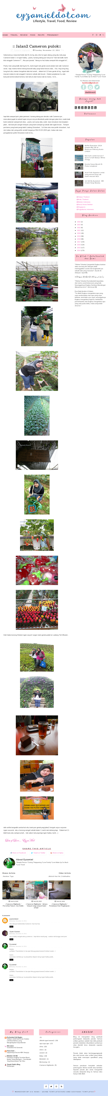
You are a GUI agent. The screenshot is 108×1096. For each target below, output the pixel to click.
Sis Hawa (35, 1092)
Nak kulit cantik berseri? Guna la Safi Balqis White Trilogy (95, 157)
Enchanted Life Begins (14, 1037)
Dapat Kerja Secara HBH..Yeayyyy (18, 1052)
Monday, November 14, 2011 (19, 921)
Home (5, 35)
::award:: (42, 1053)
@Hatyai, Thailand (83, 197)
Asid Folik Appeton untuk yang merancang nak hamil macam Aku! (95, 174)
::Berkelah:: (42, 1059)
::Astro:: (41, 1050)
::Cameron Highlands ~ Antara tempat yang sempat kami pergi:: (36, 906)
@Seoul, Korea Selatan (85, 204)
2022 (79, 227)
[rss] (61, 1086)
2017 (79, 242)
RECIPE (41, 35)
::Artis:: (41, 1047)
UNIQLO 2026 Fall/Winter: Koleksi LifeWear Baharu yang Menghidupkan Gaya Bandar (18, 1040)
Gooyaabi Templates (83, 1092)
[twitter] (100, 34)
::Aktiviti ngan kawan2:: (47, 1040)
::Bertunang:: (43, 1062)
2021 (79, 230)
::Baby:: (41, 1056)
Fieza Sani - (11, 1051)
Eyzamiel (12, 944)
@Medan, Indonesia (83, 202)
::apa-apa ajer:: (44, 1043)
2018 (79, 239)
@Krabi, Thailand (82, 199)
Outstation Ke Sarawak (14, 1047)
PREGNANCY (52, 35)
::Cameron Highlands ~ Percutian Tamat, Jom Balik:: (13, 905)
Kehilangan (10, 1066)
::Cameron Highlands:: (22, 50)
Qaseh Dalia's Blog (13, 1064)
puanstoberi (13, 919)
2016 (79, 245)
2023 (79, 225)
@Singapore (81, 207)
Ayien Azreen (14, 931)
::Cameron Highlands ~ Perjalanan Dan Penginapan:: (59, 905)
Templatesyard (57, 1092)
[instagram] (96, 34)
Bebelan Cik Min (12, 1056)
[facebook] (92, 34)
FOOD (32, 35)
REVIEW (24, 35)
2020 (79, 233)
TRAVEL (14, 35)
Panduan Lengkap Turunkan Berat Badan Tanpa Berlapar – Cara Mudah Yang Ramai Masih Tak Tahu (19, 1059)
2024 (79, 222)
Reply (11, 926)
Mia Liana (10, 1046)
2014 (79, 250)
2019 (79, 236)
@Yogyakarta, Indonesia (85, 209)
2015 (79, 248)
